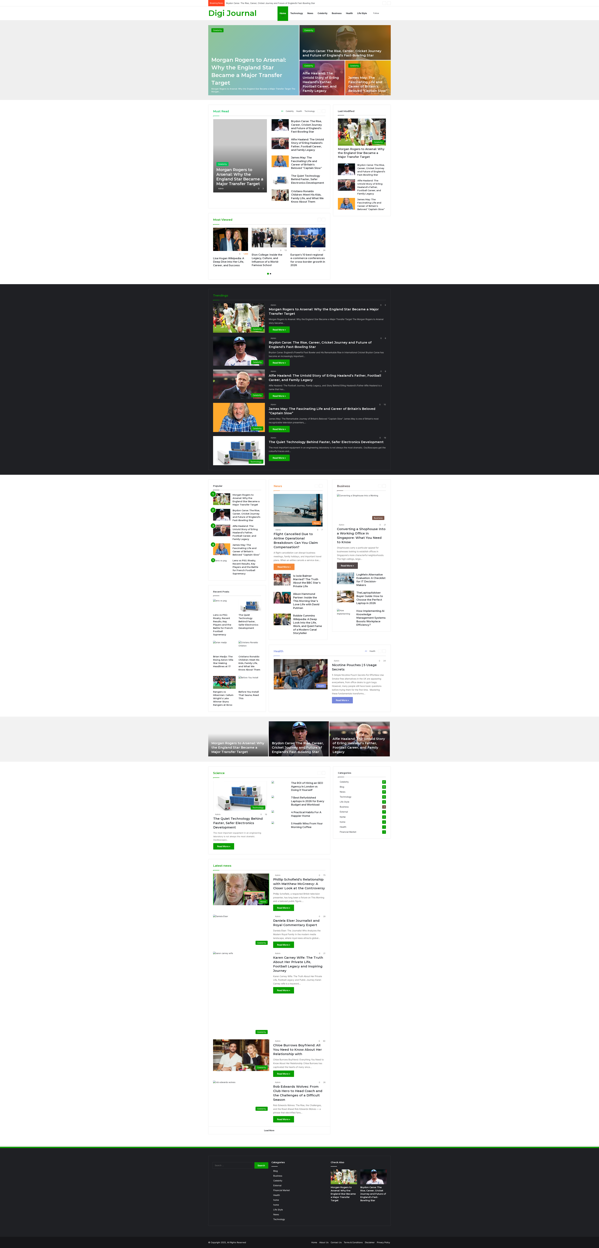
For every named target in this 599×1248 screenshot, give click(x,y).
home (343, 817)
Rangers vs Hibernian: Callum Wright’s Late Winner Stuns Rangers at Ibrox (223, 698)
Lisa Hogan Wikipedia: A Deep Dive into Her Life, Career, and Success (228, 262)
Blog (342, 787)
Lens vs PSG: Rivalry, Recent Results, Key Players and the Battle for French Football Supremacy (245, 567)
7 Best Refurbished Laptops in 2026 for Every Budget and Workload (307, 801)
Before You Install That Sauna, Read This (249, 695)
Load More (269, 1130)
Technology (296, 13)
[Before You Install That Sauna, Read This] (250, 682)
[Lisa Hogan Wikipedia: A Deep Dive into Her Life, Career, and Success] (230, 239)
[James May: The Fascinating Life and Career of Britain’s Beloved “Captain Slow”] (280, 161)
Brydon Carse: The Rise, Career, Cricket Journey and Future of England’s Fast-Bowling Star (298, 747)
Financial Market (348, 832)
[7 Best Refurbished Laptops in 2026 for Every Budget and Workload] (273, 797)
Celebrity (322, 13)
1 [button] (268, 274)
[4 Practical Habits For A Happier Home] (273, 811)
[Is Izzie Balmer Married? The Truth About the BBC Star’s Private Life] (282, 579)
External (344, 812)
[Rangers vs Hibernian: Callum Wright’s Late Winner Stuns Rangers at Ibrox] (224, 682)
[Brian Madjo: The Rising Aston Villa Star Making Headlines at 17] (224, 647)
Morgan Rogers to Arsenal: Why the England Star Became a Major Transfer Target (361, 153)
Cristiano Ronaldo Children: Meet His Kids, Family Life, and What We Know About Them (249, 663)
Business (337, 13)
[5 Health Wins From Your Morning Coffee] (273, 823)
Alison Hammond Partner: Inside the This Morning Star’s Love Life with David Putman (306, 600)
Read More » (279, 329)
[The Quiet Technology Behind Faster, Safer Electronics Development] (280, 179)
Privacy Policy (383, 1242)
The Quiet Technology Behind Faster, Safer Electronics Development (307, 179)
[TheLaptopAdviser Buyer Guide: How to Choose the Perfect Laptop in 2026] (345, 596)
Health (349, 13)
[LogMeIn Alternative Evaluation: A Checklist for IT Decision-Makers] (345, 578)
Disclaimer (370, 1242)
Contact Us (336, 1242)
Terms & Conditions (353, 1242)
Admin (221, 188)
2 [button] (270, 273)
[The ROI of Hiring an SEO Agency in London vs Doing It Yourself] (273, 782)
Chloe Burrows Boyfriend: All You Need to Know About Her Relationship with (297, 1049)
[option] (299, 60)
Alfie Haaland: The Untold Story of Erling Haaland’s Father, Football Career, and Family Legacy (321, 82)
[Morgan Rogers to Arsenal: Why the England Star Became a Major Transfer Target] (240, 155)
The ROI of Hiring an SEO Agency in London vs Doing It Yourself (307, 787)
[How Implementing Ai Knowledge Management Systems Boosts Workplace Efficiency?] (345, 615)
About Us (324, 1242)
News (310, 13)
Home (283, 13)
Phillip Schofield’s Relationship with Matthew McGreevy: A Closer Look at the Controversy (299, 884)
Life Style (362, 13)
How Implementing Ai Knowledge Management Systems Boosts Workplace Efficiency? (371, 617)
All (282, 111)
